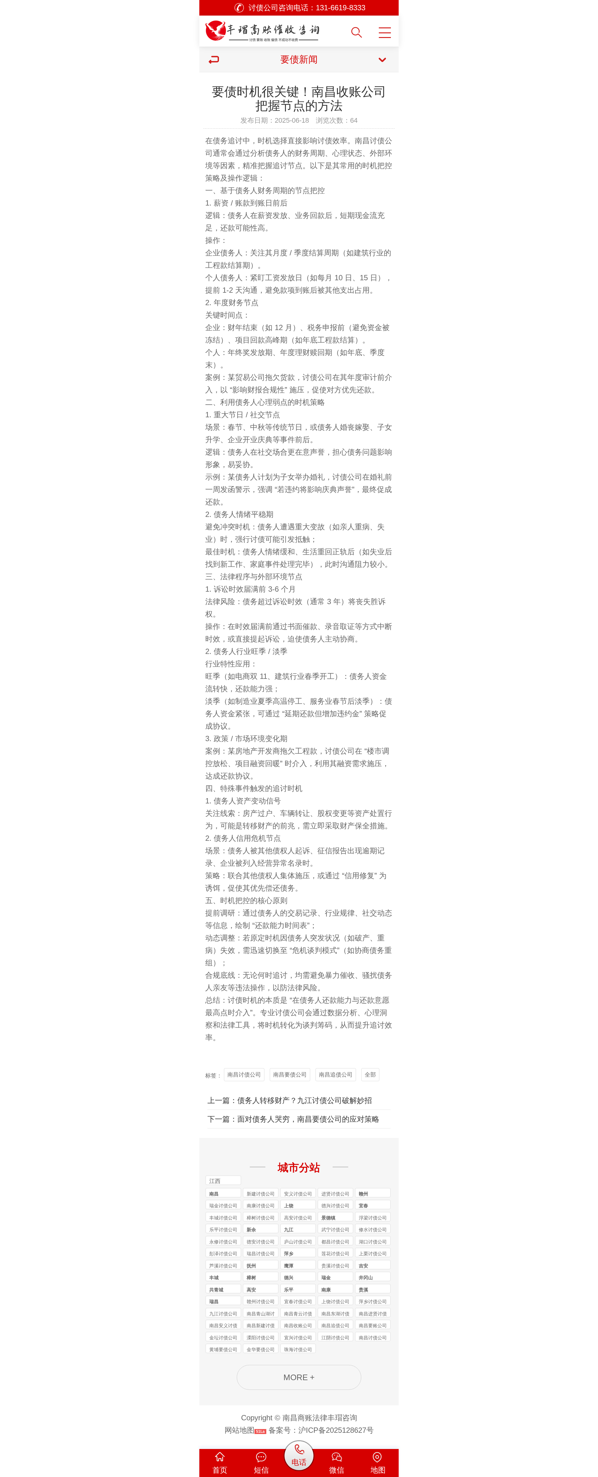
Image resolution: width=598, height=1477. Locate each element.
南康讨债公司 (261, 1205)
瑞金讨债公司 (223, 1205)
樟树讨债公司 (261, 1217)
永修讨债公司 (223, 1241)
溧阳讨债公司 (261, 1337)
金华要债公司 (261, 1349)
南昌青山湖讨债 (261, 1314)
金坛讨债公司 (223, 1337)
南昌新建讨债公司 (261, 1326)
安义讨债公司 (298, 1193)
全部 (370, 1075)
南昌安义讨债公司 (223, 1326)
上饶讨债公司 (335, 1301)
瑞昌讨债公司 (261, 1253)
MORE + (299, 1377)
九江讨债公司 (223, 1313)
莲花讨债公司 (335, 1253)
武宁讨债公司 (335, 1229)
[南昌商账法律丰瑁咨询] (274, 29)
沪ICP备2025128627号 (336, 1430)
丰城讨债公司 (223, 1217)
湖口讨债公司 (373, 1241)
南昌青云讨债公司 (298, 1314)
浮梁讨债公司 (373, 1217)
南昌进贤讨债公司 (373, 1314)
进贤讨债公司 (335, 1193)
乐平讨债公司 (223, 1229)
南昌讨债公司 (244, 1075)
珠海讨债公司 (298, 1349)
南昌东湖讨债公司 (335, 1314)
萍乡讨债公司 (373, 1301)
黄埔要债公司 (223, 1349)
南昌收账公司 (298, 1325)
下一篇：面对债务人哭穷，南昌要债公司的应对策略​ (293, 1119)
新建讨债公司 (261, 1193)
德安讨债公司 (261, 1241)
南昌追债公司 (336, 1075)
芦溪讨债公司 (223, 1265)
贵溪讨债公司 (335, 1265)
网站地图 (239, 1430)
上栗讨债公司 (373, 1253)
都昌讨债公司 (335, 1241)
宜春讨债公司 (298, 1301)
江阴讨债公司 (335, 1337)
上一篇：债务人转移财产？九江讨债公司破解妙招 (289, 1100)
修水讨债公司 (373, 1229)
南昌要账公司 (373, 1325)
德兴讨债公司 (335, 1205)
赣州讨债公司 (261, 1301)
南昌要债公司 (290, 1075)
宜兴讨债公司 (298, 1337)
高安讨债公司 (298, 1217)
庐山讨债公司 (298, 1241)
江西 (215, 1181)
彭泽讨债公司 (223, 1253)
